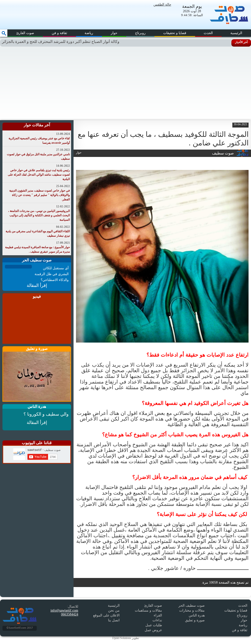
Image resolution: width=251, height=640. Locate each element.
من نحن (114, 610)
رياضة (89, 33)
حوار (114, 33)
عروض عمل (153, 630)
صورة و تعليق (195, 620)
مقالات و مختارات (192, 610)
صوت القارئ (25, 33)
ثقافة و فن (59, 33)
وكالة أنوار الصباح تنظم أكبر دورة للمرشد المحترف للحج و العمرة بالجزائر (74, 41)
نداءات (157, 620)
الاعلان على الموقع (106, 615)
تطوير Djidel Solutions (125, 638)
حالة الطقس (162, 4)
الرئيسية (236, 33)
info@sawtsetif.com (64, 610)
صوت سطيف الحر (191, 605)
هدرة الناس (197, 615)
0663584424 (69, 614)
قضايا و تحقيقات (174, 33)
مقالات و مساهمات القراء (148, 613)
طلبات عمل (153, 625)
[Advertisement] (125, 83)
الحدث (208, 33)
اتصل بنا (114, 620)
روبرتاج (140, 33)
